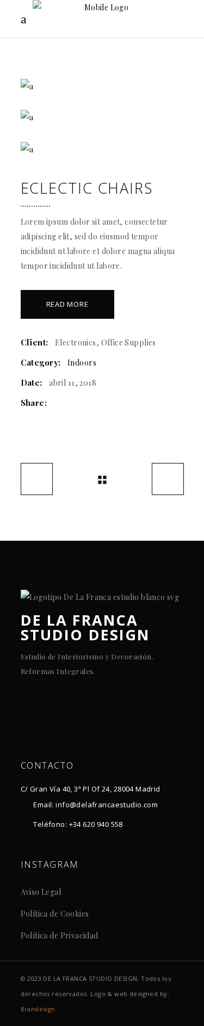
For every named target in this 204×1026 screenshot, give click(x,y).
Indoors (81, 362)
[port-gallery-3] (102, 149)
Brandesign (38, 1009)
